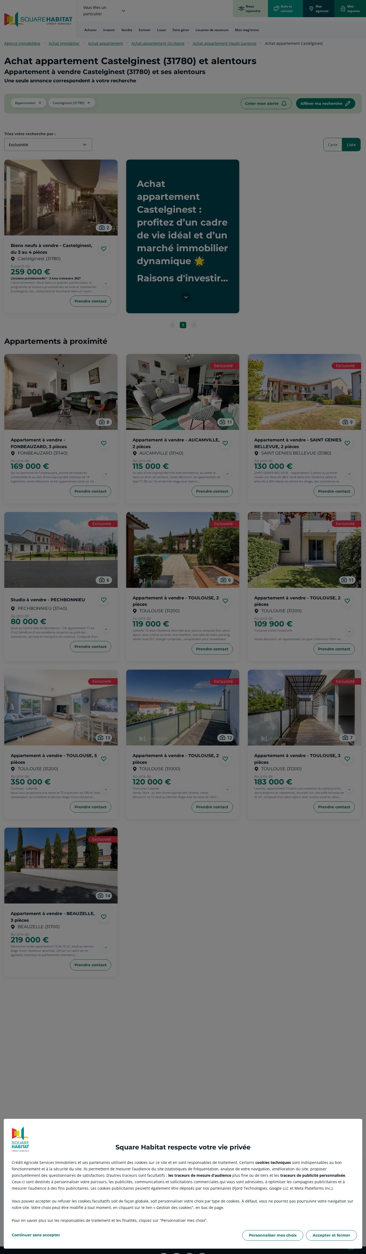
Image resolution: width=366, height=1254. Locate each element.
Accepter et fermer (331, 1235)
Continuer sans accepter (36, 1235)
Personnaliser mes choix (273, 1235)
